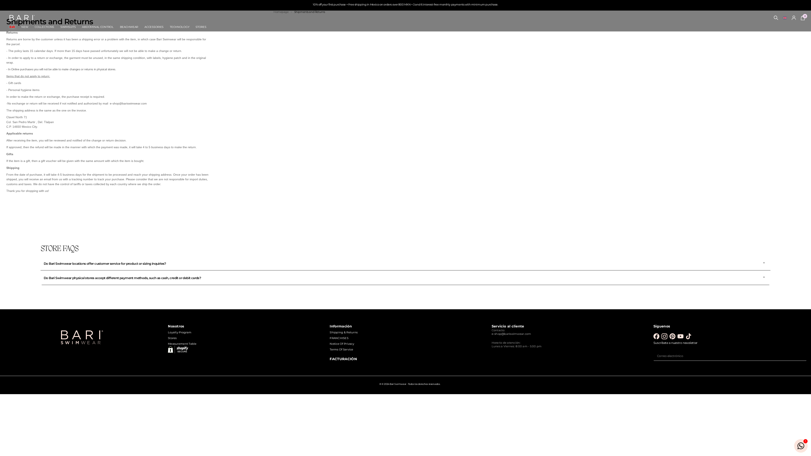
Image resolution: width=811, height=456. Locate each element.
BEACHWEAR (129, 26)
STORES (201, 26)
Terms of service (341, 349)
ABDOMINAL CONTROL (97, 26)
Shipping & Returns (344, 332)
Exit (12, 26)
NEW (24, 26)
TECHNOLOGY (179, 26)
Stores (172, 338)
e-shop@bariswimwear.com (511, 333)
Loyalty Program (179, 332)
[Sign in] (794, 18)
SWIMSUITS (68, 26)
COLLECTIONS (44, 26)
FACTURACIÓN (343, 359)
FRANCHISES (339, 338)
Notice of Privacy (342, 343)
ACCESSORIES (153, 26)
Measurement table (182, 343)
